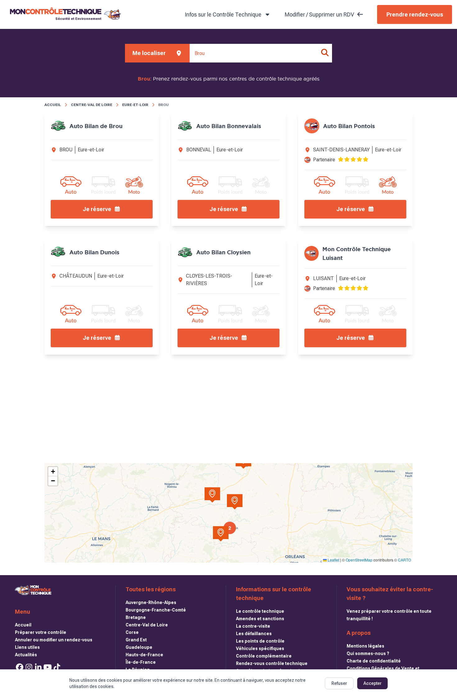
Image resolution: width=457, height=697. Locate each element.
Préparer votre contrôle (40, 632)
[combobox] (261, 53)
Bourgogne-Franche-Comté (156, 609)
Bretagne (136, 617)
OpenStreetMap (359, 559)
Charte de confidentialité (374, 660)
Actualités (26, 654)
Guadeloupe (139, 647)
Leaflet (333, 559)
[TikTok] (57, 667)
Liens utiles (27, 647)
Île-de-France (141, 662)
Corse (132, 632)
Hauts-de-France (144, 654)
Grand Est (136, 639)
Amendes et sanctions (260, 618)
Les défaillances (254, 633)
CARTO (404, 559)
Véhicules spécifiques (260, 648)
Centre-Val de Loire (91, 105)
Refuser (339, 683)
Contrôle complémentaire (264, 655)
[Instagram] (29, 667)
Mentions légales (365, 646)
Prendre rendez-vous (414, 14)
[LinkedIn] (38, 667)
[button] (220, 534)
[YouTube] (47, 667)
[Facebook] (19, 667)
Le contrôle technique (260, 611)
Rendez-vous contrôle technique (271, 663)
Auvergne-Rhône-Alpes (151, 602)
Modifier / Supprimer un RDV (319, 14)
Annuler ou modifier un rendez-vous (53, 639)
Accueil (52, 105)
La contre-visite (253, 626)
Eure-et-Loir (135, 105)
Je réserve (97, 209)
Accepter (372, 683)
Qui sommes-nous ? (368, 653)
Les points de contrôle (260, 641)
